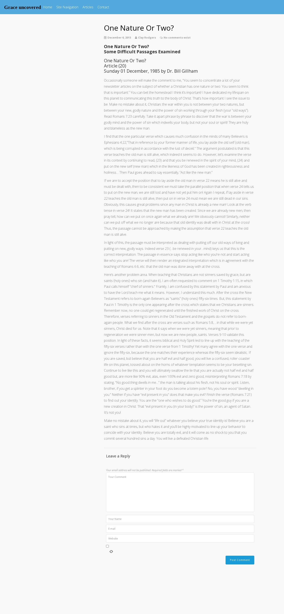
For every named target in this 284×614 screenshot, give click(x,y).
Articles (88, 7)
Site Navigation (67, 7)
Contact (103, 7)
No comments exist (177, 37)
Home (47, 7)
